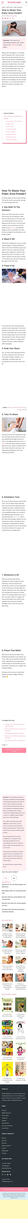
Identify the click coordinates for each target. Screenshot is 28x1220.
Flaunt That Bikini (12, 139)
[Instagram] (2, 1174)
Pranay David (13, 15)
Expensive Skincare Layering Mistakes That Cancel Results (21, 935)
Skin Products (18, 7)
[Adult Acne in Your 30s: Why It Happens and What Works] (7, 927)
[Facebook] (5, 1174)
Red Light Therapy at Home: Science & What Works (7, 951)
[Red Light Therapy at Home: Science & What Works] (7, 943)
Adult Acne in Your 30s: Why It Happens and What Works (7, 935)
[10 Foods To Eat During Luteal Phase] (7, 1048)
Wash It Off (10, 124)
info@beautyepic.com (7, 1181)
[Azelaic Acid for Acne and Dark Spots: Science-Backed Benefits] (7, 977)
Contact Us (4, 1118)
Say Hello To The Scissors (14, 121)
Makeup (4, 1138)
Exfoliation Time (11, 134)
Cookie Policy (5, 1128)
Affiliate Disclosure (6, 1113)
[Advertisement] (14, 1209)
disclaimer (13, 45)
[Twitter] (7, 1174)
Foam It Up (10, 126)
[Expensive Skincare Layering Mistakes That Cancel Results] (20, 927)
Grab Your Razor (11, 129)
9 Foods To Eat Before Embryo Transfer (20, 1016)
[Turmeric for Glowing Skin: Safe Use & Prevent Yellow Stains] (7, 959)
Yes (6, 878)
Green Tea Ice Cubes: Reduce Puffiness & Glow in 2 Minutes (20, 951)
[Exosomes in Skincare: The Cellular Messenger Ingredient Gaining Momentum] (20, 977)
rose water (16, 517)
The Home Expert (6, 1163)
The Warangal (5, 1165)
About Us (4, 1110)
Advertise (4, 1120)
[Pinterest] (10, 1174)
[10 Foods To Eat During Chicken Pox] (20, 1027)
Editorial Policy (5, 1123)
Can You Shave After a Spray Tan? (15, 740)
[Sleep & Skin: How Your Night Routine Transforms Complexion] (20, 959)
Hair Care (4, 1143)
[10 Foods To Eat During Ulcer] (20, 1048)
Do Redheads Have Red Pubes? (14, 733)
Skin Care (10, 7)
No (14, 878)
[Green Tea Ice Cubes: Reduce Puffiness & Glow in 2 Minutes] (20, 943)
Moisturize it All (11, 137)
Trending (4, 1153)
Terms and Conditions (7, 1125)
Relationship (5, 1150)
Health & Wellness (6, 1145)
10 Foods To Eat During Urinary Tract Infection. (7, 1080)
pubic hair (13, 227)
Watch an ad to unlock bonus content (14, 750)
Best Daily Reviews (6, 1168)
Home (3, 7)
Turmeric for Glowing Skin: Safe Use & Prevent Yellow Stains (7, 968)
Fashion (4, 1148)
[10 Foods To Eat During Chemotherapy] (7, 1027)
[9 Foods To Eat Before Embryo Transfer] (20, 1004)
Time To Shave (11, 132)
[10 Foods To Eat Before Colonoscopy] (7, 1004)
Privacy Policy (5, 1115)
